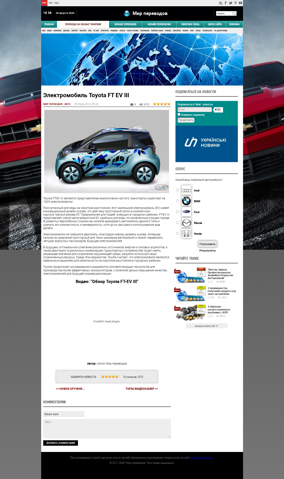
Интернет (75, 31)
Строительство (207, 31)
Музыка (122, 31)
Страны (198, 31)
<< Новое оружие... (70, 389)
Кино (89, 31)
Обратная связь (190, 24)
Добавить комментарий (60, 442)
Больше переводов (125, 24)
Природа (168, 31)
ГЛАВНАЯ (49, 24)
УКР (50, 2)
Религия (185, 31)
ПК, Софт (96, 31)
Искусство (83, 31)
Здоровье (66, 31)
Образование (144, 31)
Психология (177, 31)
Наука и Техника (132, 31)
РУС (44, 2)
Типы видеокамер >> (142, 388)
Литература (105, 31)
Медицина (114, 31)
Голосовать (208, 244)
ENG (56, 2)
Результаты (207, 250)
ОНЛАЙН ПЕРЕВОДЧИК (159, 24)
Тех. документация (220, 31)
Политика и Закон (157, 31)
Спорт (192, 31)
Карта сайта (215, 24)
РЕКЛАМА (234, 24)
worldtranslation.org (202, 457)
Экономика (57, 31)
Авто (43, 31)
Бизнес (49, 31)
